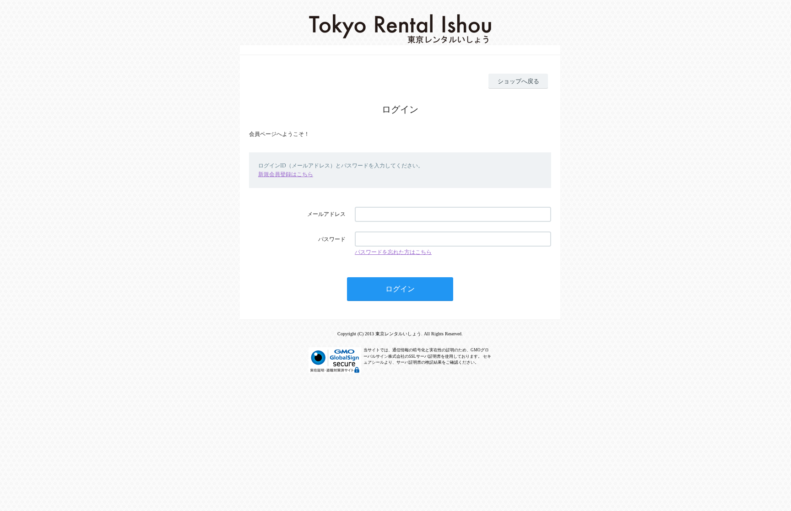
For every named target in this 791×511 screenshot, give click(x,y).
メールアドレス (326, 214)
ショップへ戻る (518, 81)
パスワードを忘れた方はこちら (393, 252)
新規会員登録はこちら (285, 174)
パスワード (332, 239)
